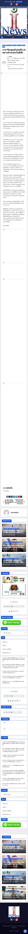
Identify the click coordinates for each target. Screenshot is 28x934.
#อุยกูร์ (9, 68)
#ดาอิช (17, 60)
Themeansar (14, 927)
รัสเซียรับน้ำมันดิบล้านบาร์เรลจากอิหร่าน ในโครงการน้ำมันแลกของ (19, 501)
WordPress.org (6, 652)
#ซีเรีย (13, 60)
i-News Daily (9, 45)
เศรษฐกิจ (21, 542)
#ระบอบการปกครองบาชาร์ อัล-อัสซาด (15, 65)
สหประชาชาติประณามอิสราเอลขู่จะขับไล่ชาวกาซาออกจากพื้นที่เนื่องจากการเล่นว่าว (13, 895)
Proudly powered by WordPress (9, 925)
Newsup (22, 925)
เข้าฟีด (4, 645)
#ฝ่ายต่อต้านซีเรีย (11, 62)
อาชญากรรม (19, 45)
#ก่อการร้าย (19, 58)
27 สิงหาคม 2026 (9, 850)
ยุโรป (9, 542)
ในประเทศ (17, 930)
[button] (23, 37)
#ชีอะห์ (9, 60)
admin (10, 56)
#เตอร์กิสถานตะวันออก (17, 68)
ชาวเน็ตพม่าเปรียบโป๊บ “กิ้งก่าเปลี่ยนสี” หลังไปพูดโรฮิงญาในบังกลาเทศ (9, 501)
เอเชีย (4, 543)
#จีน (24, 58)
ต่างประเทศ (14, 45)
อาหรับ (24, 45)
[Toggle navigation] (13, 37)
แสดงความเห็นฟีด (6, 649)
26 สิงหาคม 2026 (9, 866)
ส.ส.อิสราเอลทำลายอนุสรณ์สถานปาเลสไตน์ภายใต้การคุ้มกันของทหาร (14, 562)
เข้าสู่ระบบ (5, 642)
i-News (4, 45)
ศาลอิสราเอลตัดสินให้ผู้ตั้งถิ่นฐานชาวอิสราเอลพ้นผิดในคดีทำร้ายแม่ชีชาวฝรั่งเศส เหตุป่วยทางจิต (13, 532)
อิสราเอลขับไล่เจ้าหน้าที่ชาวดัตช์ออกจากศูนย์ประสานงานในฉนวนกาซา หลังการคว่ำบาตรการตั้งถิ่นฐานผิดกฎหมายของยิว (13, 666)
